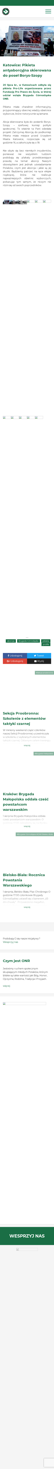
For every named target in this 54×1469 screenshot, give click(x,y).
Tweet (40, 655)
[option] (27, 1255)
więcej (6, 986)
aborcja (10, 641)
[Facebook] (51, 3)
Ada (11, 54)
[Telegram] (45, 3)
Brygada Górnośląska (28, 641)
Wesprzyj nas (10, 942)
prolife (46, 644)
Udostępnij (15, 655)
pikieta (46, 641)
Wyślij (40, 661)
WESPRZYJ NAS (27, 1236)
